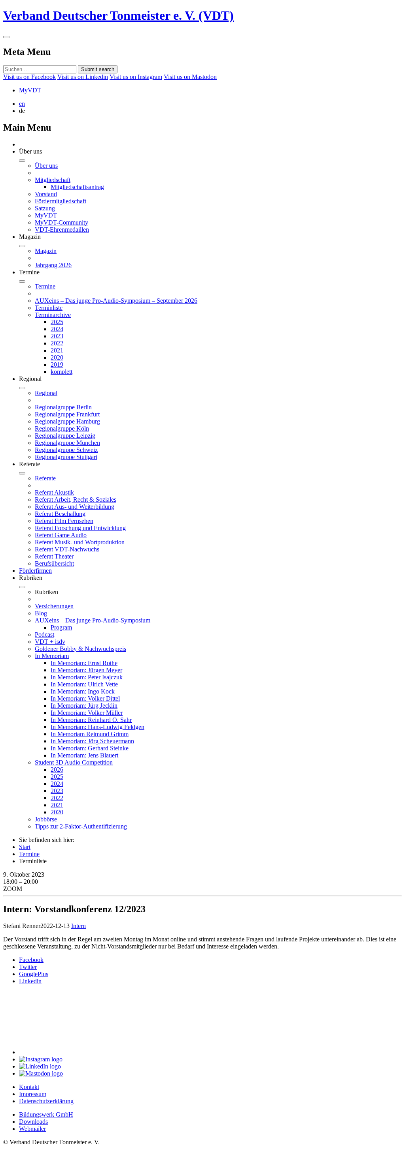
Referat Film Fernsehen (64, 520)
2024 (57, 329)
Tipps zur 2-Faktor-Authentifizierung (81, 826)
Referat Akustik (54, 492)
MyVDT (30, 90)
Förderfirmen (35, 570)
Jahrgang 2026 (53, 265)
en (22, 103)
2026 (57, 769)
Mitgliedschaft (52, 179)
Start (24, 846)
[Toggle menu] (6, 37)
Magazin (46, 250)
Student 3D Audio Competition (74, 762)
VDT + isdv (50, 641)
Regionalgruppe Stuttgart (66, 457)
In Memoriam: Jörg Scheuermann (92, 741)
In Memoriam (52, 655)
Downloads (33, 1121)
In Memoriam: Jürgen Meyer (86, 670)
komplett (61, 371)
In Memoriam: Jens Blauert (84, 755)
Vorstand (46, 194)
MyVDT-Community (61, 222)
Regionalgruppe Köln (62, 428)
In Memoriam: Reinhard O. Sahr (91, 719)
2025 (57, 322)
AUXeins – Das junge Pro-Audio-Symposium (92, 620)
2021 (57, 350)
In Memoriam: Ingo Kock (83, 691)
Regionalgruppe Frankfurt (67, 414)
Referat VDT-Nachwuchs (67, 549)
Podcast (44, 634)
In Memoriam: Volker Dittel (85, 698)
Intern (78, 925)
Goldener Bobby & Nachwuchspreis (80, 648)
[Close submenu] (22, 160)
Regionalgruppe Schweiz (66, 449)
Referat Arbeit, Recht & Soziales (75, 499)
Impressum (32, 1094)
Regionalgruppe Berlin (63, 407)
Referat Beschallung (60, 513)
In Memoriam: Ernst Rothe (84, 663)
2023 (57, 336)
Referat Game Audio (61, 535)
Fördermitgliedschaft (60, 201)
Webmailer (32, 1128)
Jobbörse (46, 819)
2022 (57, 343)
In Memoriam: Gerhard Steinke (90, 748)
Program (61, 627)
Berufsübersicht (54, 563)
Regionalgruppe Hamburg (67, 421)
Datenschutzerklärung (46, 1101)
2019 (57, 364)
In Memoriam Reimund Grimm (90, 734)
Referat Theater (54, 556)
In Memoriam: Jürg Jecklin (84, 705)
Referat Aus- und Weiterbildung (74, 506)
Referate (45, 478)
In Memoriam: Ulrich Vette (84, 684)
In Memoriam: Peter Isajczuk (87, 677)
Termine (45, 286)
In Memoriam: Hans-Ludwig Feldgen (97, 727)
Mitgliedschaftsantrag (77, 187)
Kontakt (29, 1086)
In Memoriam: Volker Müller (87, 712)
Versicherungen (54, 606)
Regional (46, 393)
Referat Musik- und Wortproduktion (80, 542)
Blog (41, 613)
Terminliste (48, 307)
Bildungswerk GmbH (46, 1114)
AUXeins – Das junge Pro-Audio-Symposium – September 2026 (116, 300)
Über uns (46, 165)
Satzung (45, 208)
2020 (57, 357)
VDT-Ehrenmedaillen (62, 229)
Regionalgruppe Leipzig (65, 435)
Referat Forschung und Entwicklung (80, 528)
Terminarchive (53, 314)
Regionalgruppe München (67, 442)
